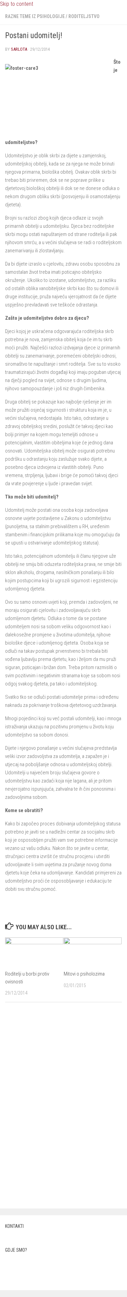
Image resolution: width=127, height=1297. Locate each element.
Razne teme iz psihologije (35, 16)
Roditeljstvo (84, 16)
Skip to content (16, 4)
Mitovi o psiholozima (84, 974)
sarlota (19, 49)
